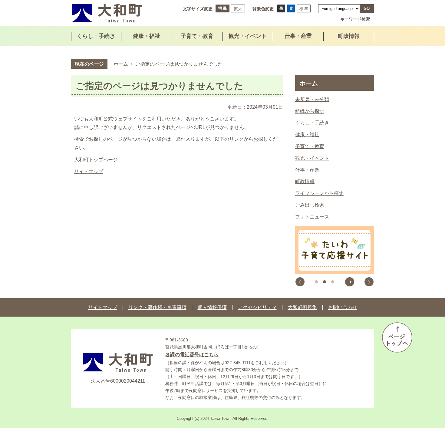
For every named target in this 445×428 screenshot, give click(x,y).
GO (367, 8)
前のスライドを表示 (300, 282)
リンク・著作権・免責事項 (157, 307)
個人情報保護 (212, 307)
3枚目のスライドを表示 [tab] (333, 282)
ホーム (121, 64)
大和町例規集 (302, 307)
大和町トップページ (96, 159)
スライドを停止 (349, 282)
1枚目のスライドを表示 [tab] (316, 282)
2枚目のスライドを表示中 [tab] (324, 282)
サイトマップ (88, 171)
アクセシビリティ (257, 307)
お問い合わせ (342, 307)
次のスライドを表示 (369, 282)
